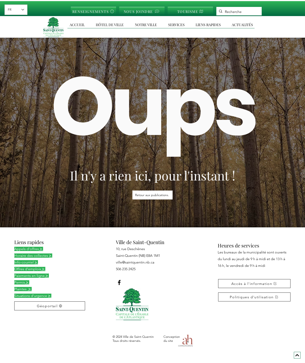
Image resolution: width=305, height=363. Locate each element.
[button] (211, 24)
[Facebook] (119, 282)
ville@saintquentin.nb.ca (135, 262)
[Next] (297, 355)
